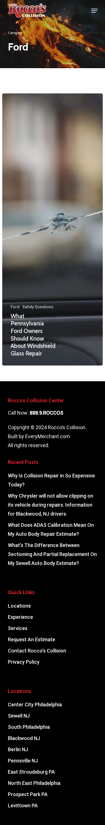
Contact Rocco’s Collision (37, 651)
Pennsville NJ (23, 761)
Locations (19, 606)
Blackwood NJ (24, 738)
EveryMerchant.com (47, 436)
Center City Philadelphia (35, 704)
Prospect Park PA (28, 794)
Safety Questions (37, 307)
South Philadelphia (29, 727)
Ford (15, 307)
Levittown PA (23, 805)
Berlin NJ (18, 749)
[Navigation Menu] (94, 10)
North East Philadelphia (34, 783)
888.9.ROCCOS (46, 413)
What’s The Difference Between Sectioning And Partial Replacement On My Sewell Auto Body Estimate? (52, 554)
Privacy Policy (23, 662)
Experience (20, 617)
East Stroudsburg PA (31, 772)
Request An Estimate (31, 639)
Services (17, 628)
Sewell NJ (19, 716)
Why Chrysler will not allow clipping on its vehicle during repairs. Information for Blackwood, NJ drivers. (50, 505)
